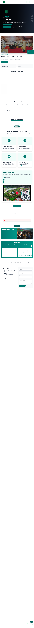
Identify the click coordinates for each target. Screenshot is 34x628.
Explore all (16, 126)
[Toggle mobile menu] (31, 2)
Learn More (20, 149)
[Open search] (29, 2)
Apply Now (14, 27)
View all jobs (16, 225)
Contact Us (20, 165)
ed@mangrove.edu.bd (7, 279)
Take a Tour (4, 165)
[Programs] (32, 16)
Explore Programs (5, 149)
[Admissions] (32, 21)
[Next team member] (31, 246)
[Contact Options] (31, 622)
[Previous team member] (30, 246)
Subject (20, 275)
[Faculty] (32, 18)
